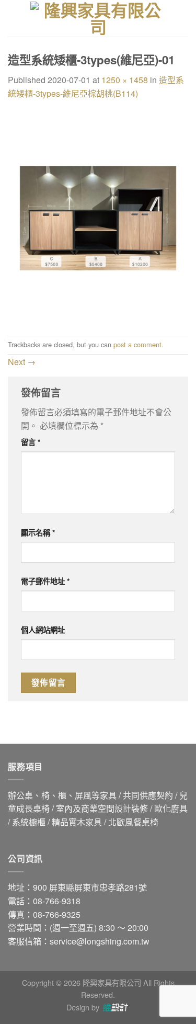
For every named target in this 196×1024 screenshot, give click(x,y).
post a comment (137, 344)
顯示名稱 (38, 532)
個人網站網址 (43, 629)
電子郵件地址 (45, 581)
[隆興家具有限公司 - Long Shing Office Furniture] (98, 18)
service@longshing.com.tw (99, 941)
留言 (31, 442)
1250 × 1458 (124, 80)
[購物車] (183, 18)
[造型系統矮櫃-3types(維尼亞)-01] (98, 217)
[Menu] (14, 18)
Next (22, 362)
